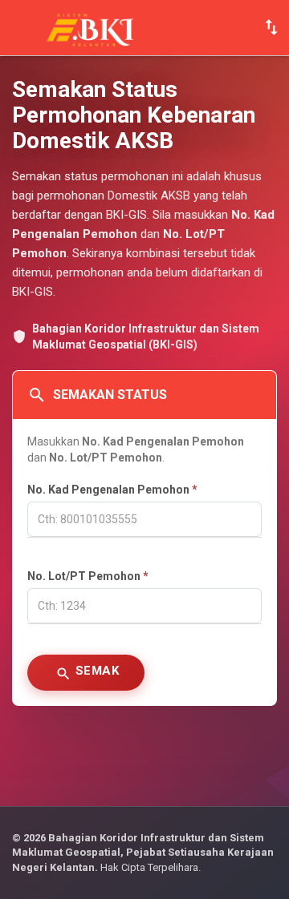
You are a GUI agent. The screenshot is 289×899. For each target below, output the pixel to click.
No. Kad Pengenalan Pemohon (112, 489)
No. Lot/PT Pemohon (88, 576)
